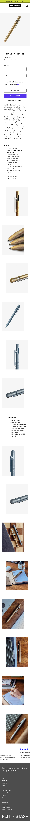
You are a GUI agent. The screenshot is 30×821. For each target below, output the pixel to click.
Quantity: (6, 65)
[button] (12, 29)
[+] (24, 69)
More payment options (15, 100)
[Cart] (27, 6)
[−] (5, 69)
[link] (15, 778)
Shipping (6, 60)
